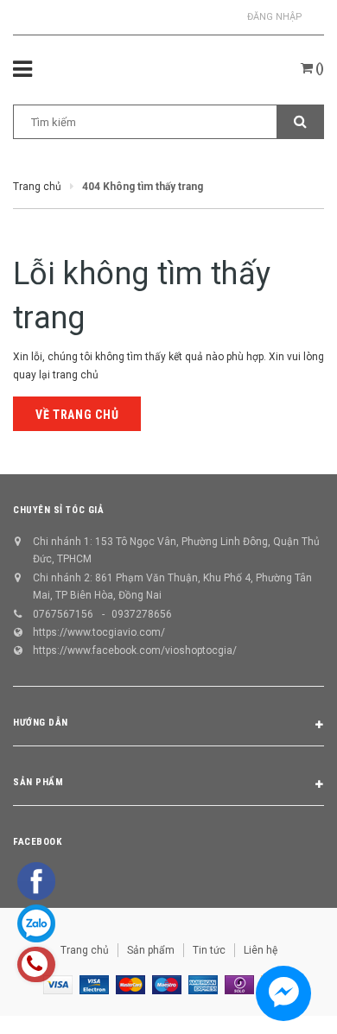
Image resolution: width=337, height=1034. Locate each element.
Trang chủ (84, 950)
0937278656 (141, 614)
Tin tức (209, 950)
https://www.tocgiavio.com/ (99, 632)
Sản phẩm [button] (38, 782)
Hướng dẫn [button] (40, 722)
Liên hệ (260, 950)
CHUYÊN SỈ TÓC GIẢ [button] (58, 510)
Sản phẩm (151, 950)
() (318, 68)
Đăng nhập (274, 16)
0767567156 (63, 614)
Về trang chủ (76, 415)
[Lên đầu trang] (282, 999)
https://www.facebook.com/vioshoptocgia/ (135, 650)
